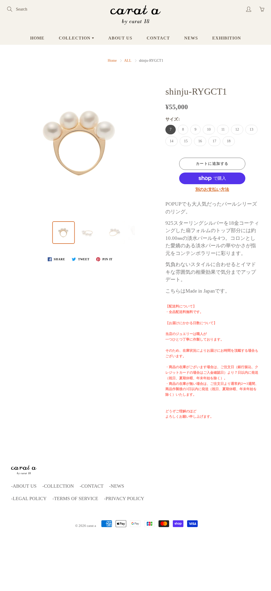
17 (214, 141)
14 (171, 141)
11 (223, 129)
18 (229, 141)
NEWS (191, 38)
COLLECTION (75, 38)
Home (112, 61)
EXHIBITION (226, 38)
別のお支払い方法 (212, 189)
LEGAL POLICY (30, 498)
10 (209, 129)
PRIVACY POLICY (125, 498)
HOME (37, 38)
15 (186, 141)
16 (200, 141)
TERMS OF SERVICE (76, 498)
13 (251, 129)
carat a (91, 526)
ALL (128, 61)
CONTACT (158, 38)
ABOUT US (120, 38)
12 (237, 129)
